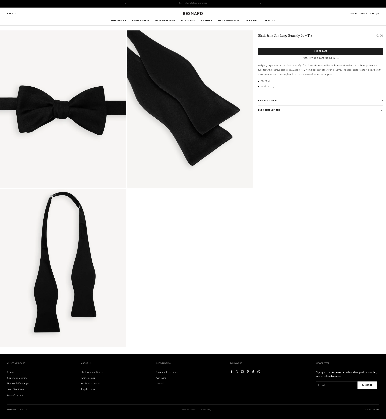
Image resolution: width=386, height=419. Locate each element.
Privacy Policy (205, 409)
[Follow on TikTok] (253, 371)
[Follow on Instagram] (242, 371)
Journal (159, 383)
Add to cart (320, 51)
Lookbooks (251, 20)
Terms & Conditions (188, 409)
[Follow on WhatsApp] (258, 371)
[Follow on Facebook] (231, 371)
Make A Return (15, 395)
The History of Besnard (92, 372)
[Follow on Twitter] (237, 371)
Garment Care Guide (167, 372)
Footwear (206, 20)
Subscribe (367, 385)
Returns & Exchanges (18, 383)
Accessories (188, 20)
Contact (11, 372)
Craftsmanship (88, 378)
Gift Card (161, 378)
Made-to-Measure (165, 20)
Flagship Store (88, 389)
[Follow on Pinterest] (247, 371)
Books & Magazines (228, 20)
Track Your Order (16, 389)
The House (269, 20)
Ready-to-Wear (140, 20)
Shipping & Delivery (17, 378)
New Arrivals (118, 20)
